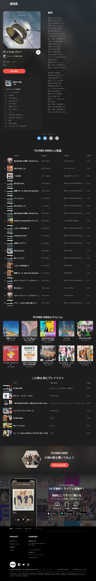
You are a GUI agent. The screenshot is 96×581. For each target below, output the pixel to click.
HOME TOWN (68, 265)
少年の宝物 (12, 103)
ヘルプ (12, 550)
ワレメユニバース (85, 363)
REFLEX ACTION (85, 338)
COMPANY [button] (33, 537)
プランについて (14, 544)
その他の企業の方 (33, 557)
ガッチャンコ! (48, 363)
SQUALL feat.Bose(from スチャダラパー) (28, 221)
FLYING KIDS (17, 56)
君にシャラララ (19, 258)
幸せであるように (20, 168)
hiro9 (51, 433)
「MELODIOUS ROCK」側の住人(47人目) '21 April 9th (32, 403)
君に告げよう (18, 288)
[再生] (38, 52)
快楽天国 (11, 95)
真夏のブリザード (14, 106)
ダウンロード (14, 541)
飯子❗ (52, 418)
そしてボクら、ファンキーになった (66, 364)
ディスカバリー (19, 198)
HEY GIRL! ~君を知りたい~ (17, 115)
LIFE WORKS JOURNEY (71, 221)
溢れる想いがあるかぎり (16, 117)
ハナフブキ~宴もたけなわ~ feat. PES (29, 339)
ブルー (11, 112)
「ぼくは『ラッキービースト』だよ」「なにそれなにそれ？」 (68, 403)
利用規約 (36, 569)
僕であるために (13, 101)
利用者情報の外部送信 (63, 569)
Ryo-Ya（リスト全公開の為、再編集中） (62, 388)
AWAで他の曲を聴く (59, 465)
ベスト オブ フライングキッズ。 (24, 411)
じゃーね (67, 338)
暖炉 (10, 120)
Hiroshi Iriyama (54, 396)
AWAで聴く (14, 71)
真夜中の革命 (17, 82)
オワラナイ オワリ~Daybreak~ (18, 126)
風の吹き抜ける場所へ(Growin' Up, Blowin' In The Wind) (33, 161)
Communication (68, 161)
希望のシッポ (10, 338)
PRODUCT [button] (14, 537)
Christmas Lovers (20, 236)
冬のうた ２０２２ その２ (23, 396)
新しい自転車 (13, 109)
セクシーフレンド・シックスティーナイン (28, 280)
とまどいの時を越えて (21, 228)
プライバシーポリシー (48, 569)
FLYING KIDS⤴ (18, 418)
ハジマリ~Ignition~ (14, 92)
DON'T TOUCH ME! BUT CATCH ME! (29, 364)
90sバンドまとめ (19, 425)
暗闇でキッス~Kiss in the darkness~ (26, 191)
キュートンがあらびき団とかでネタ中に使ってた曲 (30, 433)
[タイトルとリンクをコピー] (51, 138)
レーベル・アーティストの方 (35, 555)
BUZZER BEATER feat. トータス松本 (48, 339)
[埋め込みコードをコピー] (57, 138)
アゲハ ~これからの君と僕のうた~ (25, 303)
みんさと (52, 425)
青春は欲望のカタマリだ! (71, 176)
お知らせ (12, 547)
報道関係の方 (31, 552)
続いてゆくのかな (69, 168)
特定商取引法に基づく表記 (79, 569)
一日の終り (18, 176)
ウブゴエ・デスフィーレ (10, 364)
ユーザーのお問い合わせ (34, 550)
